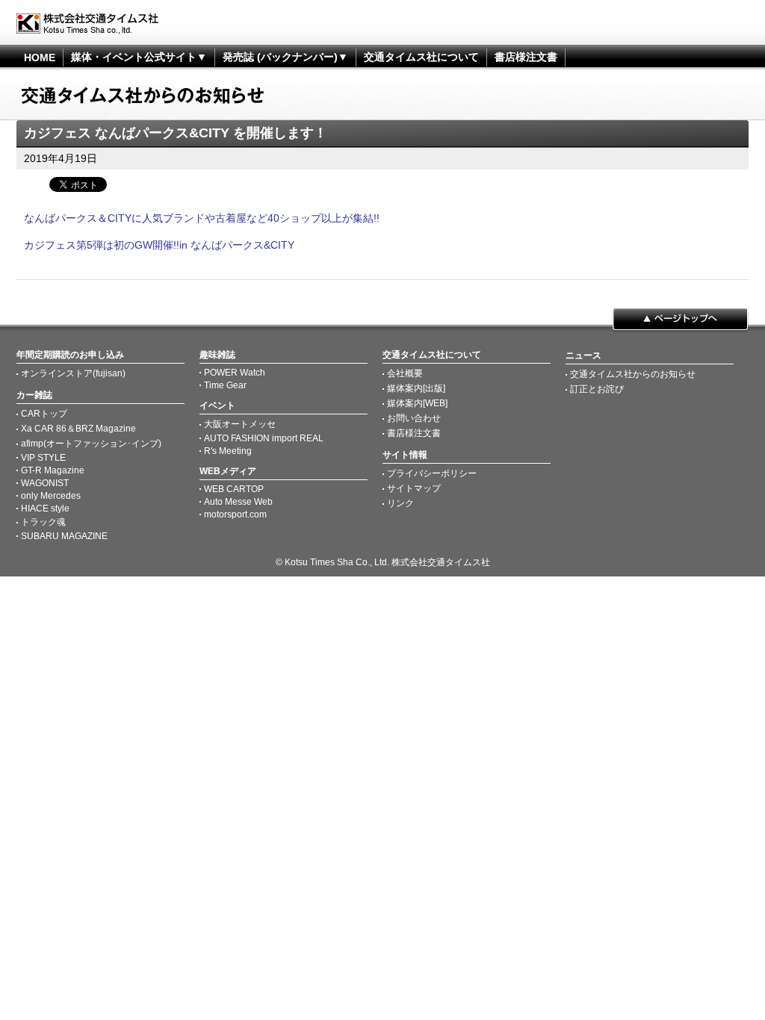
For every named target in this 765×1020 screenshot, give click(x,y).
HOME (39, 57)
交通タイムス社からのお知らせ (633, 374)
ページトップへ (680, 320)
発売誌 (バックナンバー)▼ (285, 57)
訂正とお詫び (597, 389)
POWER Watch (234, 372)
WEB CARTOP (234, 489)
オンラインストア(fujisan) (73, 373)
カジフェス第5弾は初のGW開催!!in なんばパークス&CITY (159, 245)
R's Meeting (228, 451)
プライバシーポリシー (432, 473)
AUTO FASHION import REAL (263, 438)
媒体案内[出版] (416, 388)
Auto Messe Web (238, 502)
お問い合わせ (414, 418)
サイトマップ (414, 488)
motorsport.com (235, 514)
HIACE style (45, 508)
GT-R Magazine (52, 470)
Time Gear (225, 385)
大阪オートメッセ (240, 424)
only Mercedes (51, 496)
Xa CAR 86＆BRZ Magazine (78, 428)
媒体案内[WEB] (417, 403)
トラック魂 (43, 522)
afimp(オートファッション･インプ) (91, 443)
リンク (400, 503)
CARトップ (44, 413)
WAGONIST (45, 483)
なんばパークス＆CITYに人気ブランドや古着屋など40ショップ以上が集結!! (202, 218)
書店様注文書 (526, 57)
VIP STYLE (43, 458)
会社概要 (405, 373)
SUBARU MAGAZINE (64, 536)
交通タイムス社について (421, 57)
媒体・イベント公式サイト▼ (139, 57)
